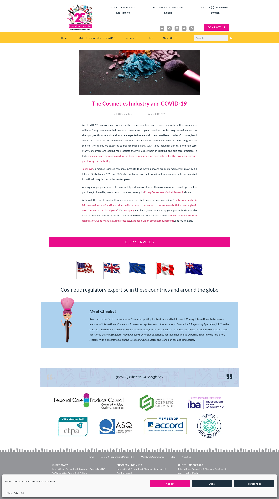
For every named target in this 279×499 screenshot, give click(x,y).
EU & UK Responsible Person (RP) (96, 37)
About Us (167, 37)
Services (129, 37)
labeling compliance (179, 215)
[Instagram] (191, 28)
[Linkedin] (177, 28)
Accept (170, 483)
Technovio (87, 168)
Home (64, 37)
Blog (150, 37)
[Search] (231, 38)
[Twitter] (184, 28)
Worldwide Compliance (152, 456)
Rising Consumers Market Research (164, 192)
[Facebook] (169, 28)
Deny (212, 483)
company (129, 210)
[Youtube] (162, 28)
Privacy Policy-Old (15, 493)
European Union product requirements (152, 220)
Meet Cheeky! (102, 311)
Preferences (254, 483)
